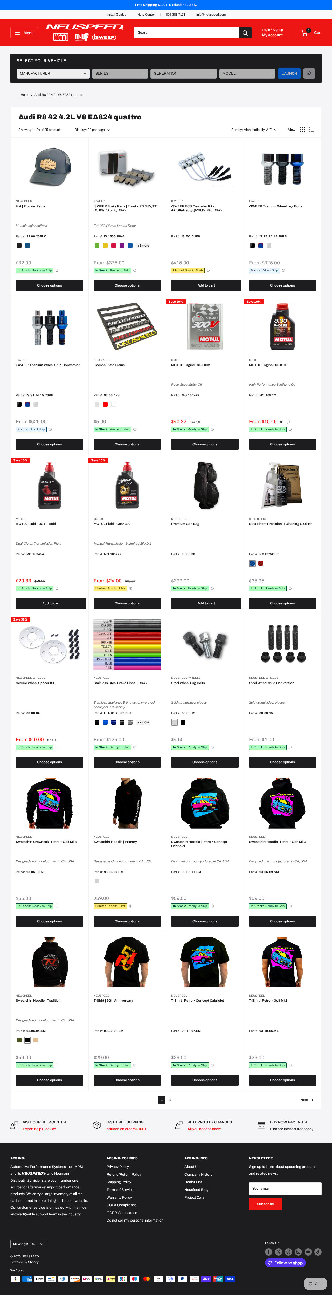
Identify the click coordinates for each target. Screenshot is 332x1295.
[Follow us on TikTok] (318, 1252)
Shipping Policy (119, 1182)
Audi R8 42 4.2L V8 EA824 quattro (58, 95)
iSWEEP (99, 201)
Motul (176, 360)
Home (25, 95)
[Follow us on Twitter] (278, 1252)
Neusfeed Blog (196, 1190)
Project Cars (194, 1197)
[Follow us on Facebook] (268, 1252)
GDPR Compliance (122, 1213)
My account (272, 35)
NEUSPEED (24, 201)
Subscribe (265, 1204)
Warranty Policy (119, 1197)
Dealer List (193, 1182)
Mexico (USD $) (24, 1244)
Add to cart (206, 285)
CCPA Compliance (122, 1205)
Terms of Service (120, 1190)
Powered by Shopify (24, 1262)
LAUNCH (289, 73)
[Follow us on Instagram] (298, 1252)
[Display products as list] (311, 129)
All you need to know (204, 1129)
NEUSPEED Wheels (30, 677)
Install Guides (116, 14)
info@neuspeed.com (211, 14)
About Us (191, 1167)
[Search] (245, 32)
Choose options (49, 285)
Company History (198, 1174)
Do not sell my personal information (135, 1220)
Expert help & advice (39, 1129)
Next (304, 1100)
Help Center (146, 14)
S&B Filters (258, 518)
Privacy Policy (118, 1167)
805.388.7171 (175, 14)
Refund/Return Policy (124, 1174)
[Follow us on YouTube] (308, 1252)
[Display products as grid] (302, 129)
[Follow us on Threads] (288, 1252)
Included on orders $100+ (126, 1129)
